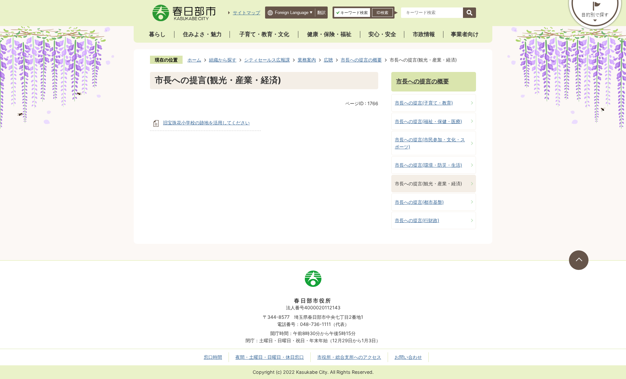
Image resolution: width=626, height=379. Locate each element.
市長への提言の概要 (361, 60)
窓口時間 (213, 357)
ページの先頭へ (579, 260)
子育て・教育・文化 (264, 34)
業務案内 (307, 60)
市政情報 (424, 34)
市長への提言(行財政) (417, 220)
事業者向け (465, 34)
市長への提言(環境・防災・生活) (428, 165)
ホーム (194, 60)
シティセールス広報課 (267, 60)
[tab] (352, 12)
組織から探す (222, 60)
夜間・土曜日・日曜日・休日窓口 (269, 357)
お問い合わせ (408, 357)
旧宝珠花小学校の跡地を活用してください (206, 122)
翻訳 (321, 12)
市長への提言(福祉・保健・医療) (428, 121)
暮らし (157, 34)
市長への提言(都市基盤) (419, 202)
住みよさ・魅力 (202, 34)
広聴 (328, 60)
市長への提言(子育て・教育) (424, 102)
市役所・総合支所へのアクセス (349, 357)
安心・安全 (382, 34)
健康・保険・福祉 (329, 34)
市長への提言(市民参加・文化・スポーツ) (430, 143)
